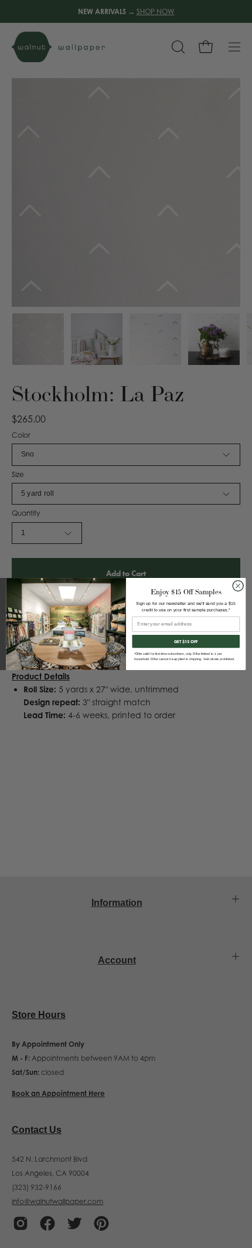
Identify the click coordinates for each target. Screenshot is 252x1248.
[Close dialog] (238, 585)
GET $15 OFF (186, 641)
